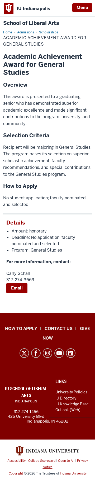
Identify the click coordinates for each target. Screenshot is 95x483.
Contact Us (59, 328)
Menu (82, 7)
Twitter (24, 353)
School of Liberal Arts (31, 23)
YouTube (59, 353)
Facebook (36, 353)
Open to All (66, 461)
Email (17, 288)
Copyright (16, 473)
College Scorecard (41, 461)
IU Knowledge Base (72, 404)
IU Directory (65, 398)
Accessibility (16, 461)
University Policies (71, 392)
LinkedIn (70, 353)
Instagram (47, 353)
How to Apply (21, 328)
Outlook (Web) (67, 409)
